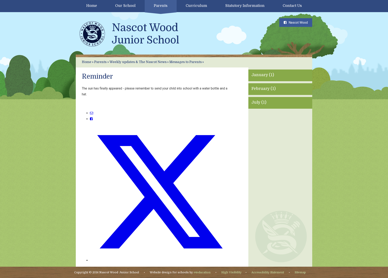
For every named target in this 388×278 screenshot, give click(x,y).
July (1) (258, 102)
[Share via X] (160, 260)
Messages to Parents (185, 62)
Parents (100, 62)
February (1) (263, 88)
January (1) (262, 75)
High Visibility (231, 272)
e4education (202, 272)
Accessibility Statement (267, 272)
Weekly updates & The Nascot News (138, 62)
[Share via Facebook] (91, 119)
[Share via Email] (91, 113)
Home (86, 62)
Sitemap (300, 272)
